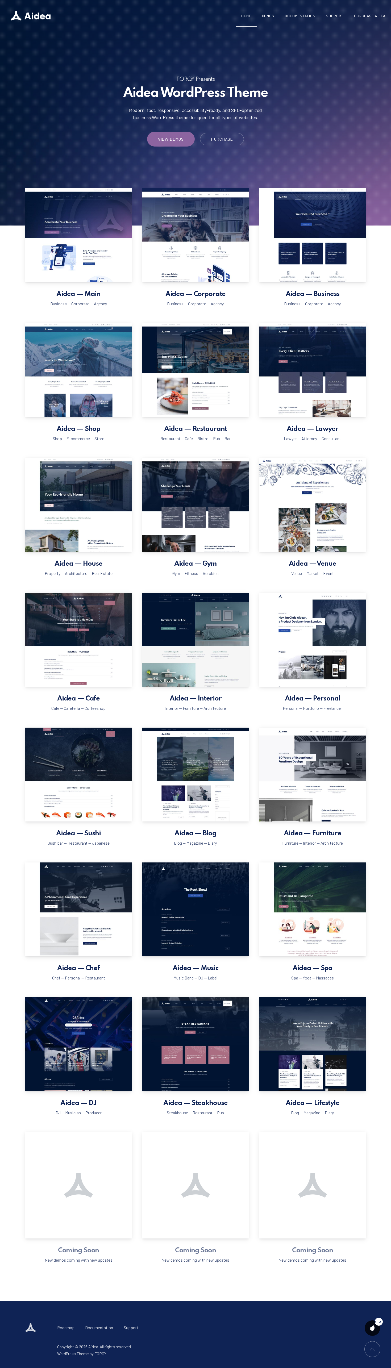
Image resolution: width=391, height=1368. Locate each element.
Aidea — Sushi (78, 833)
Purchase (222, 138)
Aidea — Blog (195, 833)
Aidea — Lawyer (312, 429)
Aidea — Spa (312, 968)
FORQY (100, 1353)
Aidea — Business (313, 294)
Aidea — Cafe (78, 698)
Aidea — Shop (78, 429)
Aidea (93, 1346)
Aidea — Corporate (195, 294)
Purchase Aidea (370, 16)
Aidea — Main (78, 294)
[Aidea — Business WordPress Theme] (31, 16)
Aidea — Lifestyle (312, 1103)
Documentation (300, 16)
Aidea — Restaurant (195, 429)
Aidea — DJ (78, 1103)
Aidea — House (78, 563)
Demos (268, 16)
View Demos (171, 138)
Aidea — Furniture (312, 833)
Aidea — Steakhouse (195, 1103)
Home (246, 16)
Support (334, 16)
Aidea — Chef (78, 968)
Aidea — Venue (312, 563)
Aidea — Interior (196, 698)
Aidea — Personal (312, 698)
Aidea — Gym (195, 563)
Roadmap (65, 1327)
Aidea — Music (195, 968)
